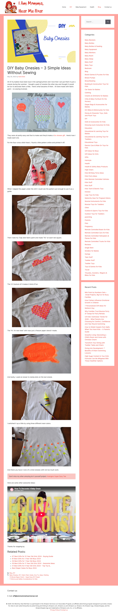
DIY (71, 7)
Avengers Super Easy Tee (56, 476)
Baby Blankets (90, 40)
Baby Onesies (13, 575)
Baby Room (89, 56)
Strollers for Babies (92, 251)
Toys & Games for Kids (93, 267)
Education (88, 128)
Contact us (108, 7)
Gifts (86, 157)
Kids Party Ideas (91, 176)
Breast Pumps (90, 78)
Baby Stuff (89, 62)
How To (36, 575)
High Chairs (89, 170)
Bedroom (88, 68)
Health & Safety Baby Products (96, 167)
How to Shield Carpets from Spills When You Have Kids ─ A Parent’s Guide (97, 329)
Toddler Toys (89, 263)
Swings (87, 254)
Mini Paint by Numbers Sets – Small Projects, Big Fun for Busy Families (97, 295)
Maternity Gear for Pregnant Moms (98, 198)
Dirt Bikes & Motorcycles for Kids (97, 110)
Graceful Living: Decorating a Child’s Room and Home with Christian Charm (95, 337)
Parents (88, 220)
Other (87, 207)
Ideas (41, 575)
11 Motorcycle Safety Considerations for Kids (23, 579)
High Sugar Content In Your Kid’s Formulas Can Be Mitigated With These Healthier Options (97, 358)
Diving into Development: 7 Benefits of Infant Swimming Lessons (95, 350)
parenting (88, 217)
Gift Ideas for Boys (92, 151)
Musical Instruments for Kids (95, 201)
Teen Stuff (89, 257)
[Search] (108, 22)
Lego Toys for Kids (92, 195)
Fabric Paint (25, 575)
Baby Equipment (81, 7)
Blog (99, 7)
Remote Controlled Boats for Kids (97, 229)
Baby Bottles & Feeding (93, 46)
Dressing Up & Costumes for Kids (97, 125)
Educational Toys (91, 142)
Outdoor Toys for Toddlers (94, 214)
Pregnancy (89, 226)
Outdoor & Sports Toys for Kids (96, 211)
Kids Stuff (88, 182)
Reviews (88, 244)
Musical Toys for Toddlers (94, 204)
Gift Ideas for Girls (91, 154)
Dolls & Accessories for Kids (95, 122)
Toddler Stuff (90, 260)
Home (64, 7)
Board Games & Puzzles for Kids (97, 75)
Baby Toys (89, 65)
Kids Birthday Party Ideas (94, 173)
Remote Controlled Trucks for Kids (97, 241)
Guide (31, 575)
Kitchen (87, 192)
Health (92, 7)
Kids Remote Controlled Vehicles (97, 179)
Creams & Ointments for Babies (96, 96)
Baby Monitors (90, 53)
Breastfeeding (90, 81)
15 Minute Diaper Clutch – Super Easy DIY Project (24, 577)
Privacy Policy (54, 610)
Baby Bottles (89, 43)
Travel (87, 270)
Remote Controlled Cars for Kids (97, 233)
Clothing (88, 93)
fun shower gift (59, 135)
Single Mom (89, 248)
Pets (86, 223)
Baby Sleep (89, 59)
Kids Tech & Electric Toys (94, 189)
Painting (46, 575)
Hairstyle (88, 160)
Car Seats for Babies (92, 89)
